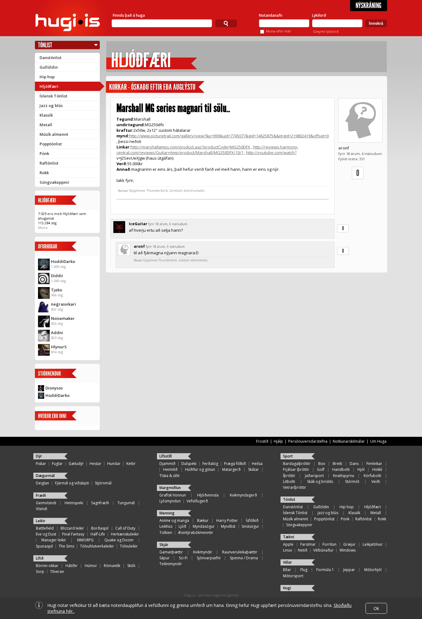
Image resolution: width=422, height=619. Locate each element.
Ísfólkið (252, 520)
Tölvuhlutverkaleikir (97, 546)
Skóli (131, 565)
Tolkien (165, 532)
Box (321, 463)
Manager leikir (53, 540)
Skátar (253, 469)
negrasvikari (63, 304)
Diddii (57, 275)
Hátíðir (71, 565)
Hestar (95, 463)
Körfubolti (372, 475)
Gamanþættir (171, 552)
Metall (46, 124)
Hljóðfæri (49, 86)
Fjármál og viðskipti (72, 483)
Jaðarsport (314, 475)
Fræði (41, 495)
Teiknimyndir (170, 563)
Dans (354, 463)
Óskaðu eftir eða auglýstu (163, 87)
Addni (57, 332)
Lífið (40, 558)
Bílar (287, 569)
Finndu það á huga (129, 15)
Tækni (288, 536)
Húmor (91, 565)
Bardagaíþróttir (296, 463)
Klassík (46, 115)
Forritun (329, 544)
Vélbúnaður (323, 550)
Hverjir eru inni (52, 415)
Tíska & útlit (169, 475)
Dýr (39, 456)
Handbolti (341, 469)
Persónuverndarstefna (307, 441)
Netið (302, 550)
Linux (287, 550)
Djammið (167, 463)
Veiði (375, 481)
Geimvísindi (46, 502)
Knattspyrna (343, 475)
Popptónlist (51, 144)
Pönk (44, 153)
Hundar (113, 463)
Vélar (287, 562)
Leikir (40, 520)
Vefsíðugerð (197, 501)
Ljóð (182, 526)
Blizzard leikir (72, 528)
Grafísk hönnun (172, 495)
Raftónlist (49, 163)
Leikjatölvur (373, 544)
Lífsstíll (165, 456)
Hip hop (47, 77)
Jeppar (349, 569)
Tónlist (45, 45)
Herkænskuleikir (125, 534)
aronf (343, 148)
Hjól (361, 469)
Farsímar (308, 544)
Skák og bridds (320, 481)
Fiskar (41, 463)
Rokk (44, 172)
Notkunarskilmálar (349, 441)
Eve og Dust (46, 534)
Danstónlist (50, 57)
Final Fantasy (73, 534)
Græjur (349, 544)
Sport (288, 456)
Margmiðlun (170, 487)
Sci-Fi (183, 558)
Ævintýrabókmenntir (195, 532)
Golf (320, 469)
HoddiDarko (63, 261)
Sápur (164, 558)
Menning (167, 513)
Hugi (287, 588)
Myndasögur (204, 526)
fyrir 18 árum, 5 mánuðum (165, 246)
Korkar (118, 87)
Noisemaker (63, 318)
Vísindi (41, 508)
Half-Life (98, 534)
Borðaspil (99, 528)
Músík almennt (54, 134)
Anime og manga (174, 520)
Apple (288, 544)
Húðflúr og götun (200, 469)
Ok (376, 608)
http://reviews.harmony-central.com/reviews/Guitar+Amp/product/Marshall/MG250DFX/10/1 (207, 149)
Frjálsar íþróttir (296, 469)
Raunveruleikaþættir (239, 552)
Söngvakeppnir (55, 182)
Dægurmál (45, 475)
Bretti (337, 463)
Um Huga (378, 441)
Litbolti (289, 481)
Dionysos (54, 388)
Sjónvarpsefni (209, 558)
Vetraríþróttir (294, 487)
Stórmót (352, 481)
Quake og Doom (118, 540)
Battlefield (45, 528)
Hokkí (377, 469)
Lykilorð (319, 15)
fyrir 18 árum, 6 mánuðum (167, 224)
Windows (348, 550)
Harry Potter (227, 520)
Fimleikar (374, 463)
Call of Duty (125, 528)
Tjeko (56, 290)
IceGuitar (138, 223)
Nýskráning (369, 5)
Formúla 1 (325, 569)
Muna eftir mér (278, 31)
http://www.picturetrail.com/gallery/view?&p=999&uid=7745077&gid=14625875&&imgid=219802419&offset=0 (229, 136)
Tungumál (126, 502)
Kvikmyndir (202, 552)
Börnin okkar (47, 565)
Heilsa (257, 463)
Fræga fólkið (235, 463)
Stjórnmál (103, 483)
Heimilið (170, 469)
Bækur (203, 520)
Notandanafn (270, 15)
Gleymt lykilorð (326, 31)
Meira (43, 227)
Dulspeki (188, 463)
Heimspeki (74, 502)
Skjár (163, 544)
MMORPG (85, 540)
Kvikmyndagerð (243, 495)
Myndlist (228, 526)
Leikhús (165, 526)
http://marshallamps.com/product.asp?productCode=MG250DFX (190, 147)
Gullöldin (49, 67)
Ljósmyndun (170, 501)
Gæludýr (76, 463)
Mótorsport (293, 575)
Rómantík (112, 565)
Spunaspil (44, 546)
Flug (303, 569)
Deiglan (42, 483)
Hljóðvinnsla (208, 495)
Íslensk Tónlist (53, 96)
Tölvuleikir (129, 546)
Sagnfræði (100, 502)
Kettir (131, 463)
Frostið (262, 441)
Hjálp (278, 441)
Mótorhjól (373, 569)
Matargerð (231, 469)
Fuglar (57, 463)
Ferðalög (210, 463)
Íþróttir (289, 475)
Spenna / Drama (244, 558)
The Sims (66, 546)
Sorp (40, 571)
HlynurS (59, 347)
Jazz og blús (51, 105)
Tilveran (57, 571)
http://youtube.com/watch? (271, 152)
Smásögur (250, 526)
